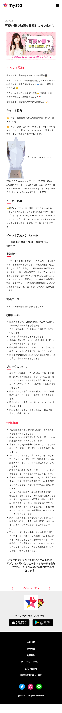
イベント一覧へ (31, 588)
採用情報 (31, 648)
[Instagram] (30, 687)
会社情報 (31, 642)
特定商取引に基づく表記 (31, 675)
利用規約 (31, 655)
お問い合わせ (31, 668)
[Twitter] (22, 687)
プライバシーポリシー (31, 661)
